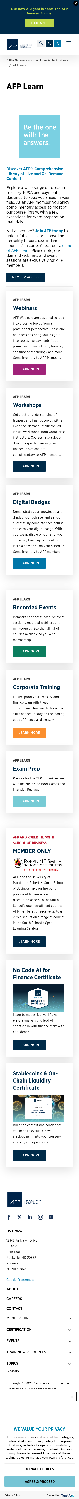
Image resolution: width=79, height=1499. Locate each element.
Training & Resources (26, 1352)
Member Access (26, 277)
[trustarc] (67, 1495)
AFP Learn (19, 65)
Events (12, 1341)
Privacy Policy (12, 1495)
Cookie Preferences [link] (20, 1280)
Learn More (29, 369)
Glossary (12, 1371)
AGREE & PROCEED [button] (40, 1481)
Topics (12, 1363)
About (12, 1289)
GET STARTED (40, 23)
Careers (14, 1298)
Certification (19, 1329)
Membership (17, 1318)
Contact (14, 1308)
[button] (72, 1396)
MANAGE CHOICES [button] (40, 1469)
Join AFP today (49, 230)
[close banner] (75, 4)
